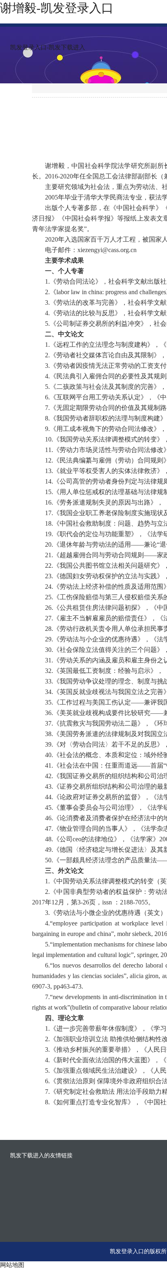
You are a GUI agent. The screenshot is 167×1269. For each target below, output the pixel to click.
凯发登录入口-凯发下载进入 (47, 47)
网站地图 (12, 1265)
